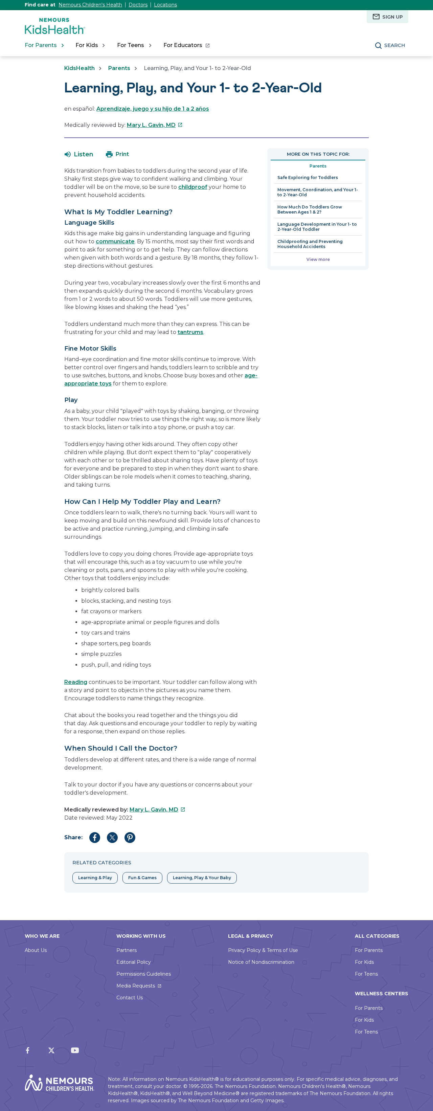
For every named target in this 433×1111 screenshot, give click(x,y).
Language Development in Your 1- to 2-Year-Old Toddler (317, 227)
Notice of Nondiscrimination (261, 962)
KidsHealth (79, 68)
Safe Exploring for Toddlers (307, 177)
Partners (126, 950)
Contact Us (129, 998)
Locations (165, 5)
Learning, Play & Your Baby (202, 877)
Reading (75, 682)
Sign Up (392, 17)
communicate (115, 241)
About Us (36, 950)
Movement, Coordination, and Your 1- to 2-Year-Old (317, 192)
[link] (186, 45)
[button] (79, 154)
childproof (192, 187)
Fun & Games (142, 877)
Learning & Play (95, 877)
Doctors (138, 5)
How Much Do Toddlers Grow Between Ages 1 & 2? (309, 209)
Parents (119, 68)
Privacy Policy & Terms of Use (263, 950)
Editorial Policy (133, 962)
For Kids (364, 962)
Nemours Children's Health (90, 5)
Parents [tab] (318, 166)
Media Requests (135, 986)
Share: (73, 837)
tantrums (190, 332)
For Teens (366, 974)
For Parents (369, 950)
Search (394, 45)
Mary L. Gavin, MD (155, 125)
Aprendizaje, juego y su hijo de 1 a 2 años (152, 109)
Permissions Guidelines (143, 974)
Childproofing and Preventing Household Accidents (310, 244)
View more (318, 259)
